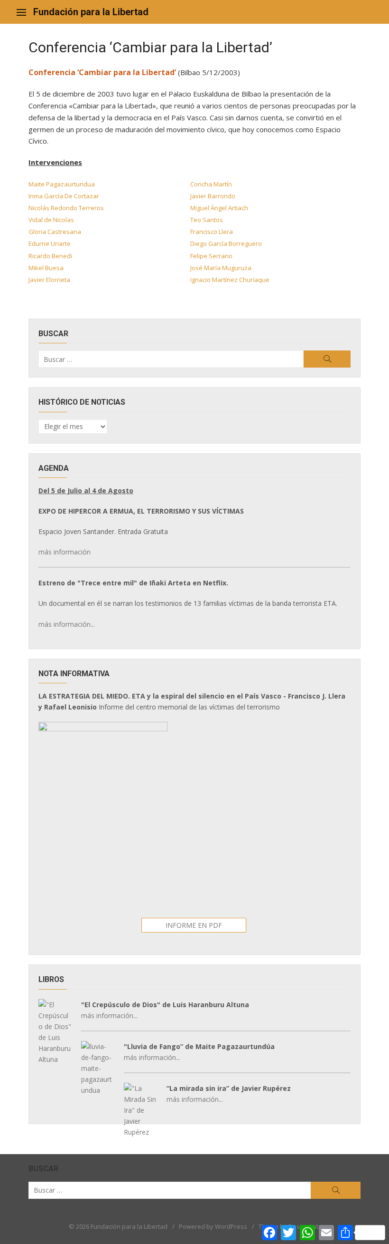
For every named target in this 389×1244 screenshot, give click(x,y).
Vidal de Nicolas (51, 219)
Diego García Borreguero (226, 243)
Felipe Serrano (211, 256)
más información (64, 551)
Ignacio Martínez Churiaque (229, 279)
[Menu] (21, 11)
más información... (66, 624)
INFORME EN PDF (194, 925)
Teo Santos (206, 219)
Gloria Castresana (54, 231)
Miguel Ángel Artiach (219, 208)
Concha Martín (211, 184)
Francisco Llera (211, 231)
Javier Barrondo (212, 196)
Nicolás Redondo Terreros (66, 208)
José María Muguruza (220, 267)
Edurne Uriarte (49, 243)
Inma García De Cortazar (63, 196)
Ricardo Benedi (50, 256)
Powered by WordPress (213, 1226)
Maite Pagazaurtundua (61, 184)
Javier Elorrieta (49, 279)
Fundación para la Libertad (90, 12)
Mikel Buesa (46, 267)
